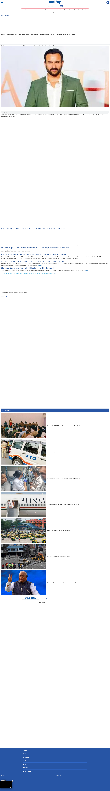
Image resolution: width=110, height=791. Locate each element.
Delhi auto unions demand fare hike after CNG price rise (59, 530)
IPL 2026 (36, 12)
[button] (9, 2)
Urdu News (3, 778)
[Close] (12, 781)
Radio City (58, 778)
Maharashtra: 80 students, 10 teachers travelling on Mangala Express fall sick (63, 478)
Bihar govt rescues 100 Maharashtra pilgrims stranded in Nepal (60, 556)
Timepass (70, 9)
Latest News (25, 9)
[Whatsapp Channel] (9, 42)
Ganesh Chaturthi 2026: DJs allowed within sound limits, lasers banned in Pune (64, 425)
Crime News (62, 12)
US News (48, 12)
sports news (11, 292)
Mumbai (30, 9)
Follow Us (13, 40)
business (25, 292)
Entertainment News (5, 292)
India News (7, 15)
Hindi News (3, 775)
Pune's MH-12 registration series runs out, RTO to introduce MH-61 (61, 452)
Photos (61, 9)
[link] (3, 780)
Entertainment (40, 9)
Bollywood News (55, 12)
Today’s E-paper (55, 4)
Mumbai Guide (84, 9)
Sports (52, 9)
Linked (7, 40)
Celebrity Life (46, 9)
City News (67, 12)
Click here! (54, 273)
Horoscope (73, 12)
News (35, 9)
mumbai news (21, 292)
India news (15, 292)
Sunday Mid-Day (77, 9)
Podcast (65, 9)
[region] (55, 25)
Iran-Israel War (42, 12)
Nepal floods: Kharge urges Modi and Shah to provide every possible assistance (64, 582)
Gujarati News (58, 775)
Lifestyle (56, 9)
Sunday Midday (27, 771)
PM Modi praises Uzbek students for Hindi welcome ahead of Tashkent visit (63, 504)
